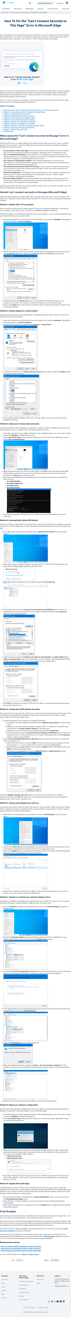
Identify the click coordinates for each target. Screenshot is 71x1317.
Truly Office (6, 9)
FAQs (2, 1294)
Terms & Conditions (29, 1307)
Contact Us (4, 1298)
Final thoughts (8, 131)
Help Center (40, 1279)
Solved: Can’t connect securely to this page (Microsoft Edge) (24, 112)
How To (7, 12)
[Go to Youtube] (57, 1301)
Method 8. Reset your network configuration (19, 127)
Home (2, 12)
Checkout (4, 1290)
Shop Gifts (65, 9)
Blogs (38, 1283)
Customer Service (24, 1292)
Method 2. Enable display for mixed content (18, 116)
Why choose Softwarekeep (26, 1281)
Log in (3, 1283)
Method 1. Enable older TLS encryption (17, 114)
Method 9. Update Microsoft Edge (15, 129)
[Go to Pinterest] (64, 1301)
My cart (3, 1287)
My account (4, 1279)
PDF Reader (30, 9)
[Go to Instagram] (52, 1301)
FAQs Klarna (22, 1288)
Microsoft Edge (51, 1187)
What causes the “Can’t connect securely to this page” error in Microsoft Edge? (30, 110)
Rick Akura (55, 1260)
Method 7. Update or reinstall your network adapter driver (23, 125)
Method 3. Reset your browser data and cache (19, 118)
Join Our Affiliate (24, 1299)
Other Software (53, 9)
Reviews (21, 1296)
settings (37, 208)
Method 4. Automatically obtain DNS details (18, 119)
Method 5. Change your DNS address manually (19, 121)
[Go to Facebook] (49, 1301)
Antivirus (41, 9)
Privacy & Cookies (43, 1307)
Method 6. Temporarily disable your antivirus (19, 123)
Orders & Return (23, 1285)
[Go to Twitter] (55, 1301)
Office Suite (18, 9)
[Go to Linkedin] (61, 1301)
